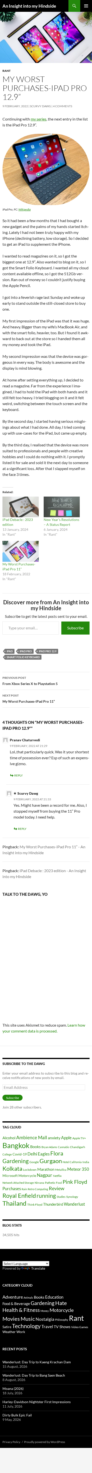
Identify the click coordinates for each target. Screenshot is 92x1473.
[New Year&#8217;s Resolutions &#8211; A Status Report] (62, 507)
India (85, 1162)
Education (54, 1297)
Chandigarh (77, 1147)
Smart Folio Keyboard (23, 657)
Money (44, 1310)
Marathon (45, 1169)
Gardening (15, 1160)
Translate (38, 1268)
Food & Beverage (16, 1303)
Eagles (44, 1153)
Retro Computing (38, 1189)
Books (35, 1146)
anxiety (54, 1137)
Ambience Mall (31, 1137)
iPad (10, 651)
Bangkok (15, 1145)
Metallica (60, 1169)
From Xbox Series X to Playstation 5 (30, 681)
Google (34, 1162)
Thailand (14, 1203)
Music (28, 1319)
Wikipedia (24, 209)
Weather (9, 1332)
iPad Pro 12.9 (47, 651)
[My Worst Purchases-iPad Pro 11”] (20, 551)
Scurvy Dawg (40, 106)
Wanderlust (74, 1204)
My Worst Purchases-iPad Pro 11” (28, 698)
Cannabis (63, 1147)
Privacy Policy (11, 1442)
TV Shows (62, 1326)
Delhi (32, 1153)
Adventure (12, 1297)
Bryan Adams (49, 1147)
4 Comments (62, 106)
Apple (66, 1137)
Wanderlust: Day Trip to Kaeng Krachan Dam (36, 1362)
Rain (24, 1189)
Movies (11, 1319)
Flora (56, 1153)
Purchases (11, 1188)
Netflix (57, 1176)
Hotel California (72, 1162)
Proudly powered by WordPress (44, 1442)
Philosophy (61, 1319)
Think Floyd (34, 1204)
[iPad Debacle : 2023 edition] (20, 507)
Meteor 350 (78, 1169)
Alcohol (8, 1137)
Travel (47, 1326)
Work (20, 1332)
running (46, 1195)
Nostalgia (45, 1319)
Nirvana (39, 1182)
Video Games (79, 1327)
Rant (6, 71)
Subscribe (75, 627)
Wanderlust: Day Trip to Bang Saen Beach (33, 1375)
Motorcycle (27, 1175)
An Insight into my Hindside (29, 6)
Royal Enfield (19, 1195)
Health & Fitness (21, 1310)
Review (56, 1188)
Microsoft (10, 1175)
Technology (26, 1326)
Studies (61, 1196)
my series (38, 119)
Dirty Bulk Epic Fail (17, 1415)
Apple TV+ (79, 1138)
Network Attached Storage (18, 1182)
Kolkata (12, 1168)
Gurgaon (50, 1160)
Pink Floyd (75, 1181)
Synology (72, 1197)
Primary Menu (86, 6)
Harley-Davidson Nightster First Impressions (36, 1402)
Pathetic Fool (53, 1182)
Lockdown (30, 1169)
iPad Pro (26, 651)
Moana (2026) (13, 1388)
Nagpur (44, 1175)
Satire (6, 1327)
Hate (61, 1303)
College (7, 1154)
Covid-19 (20, 1154)
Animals (28, 1297)
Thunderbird (53, 1204)
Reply (18, 775)
